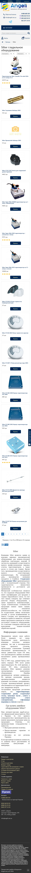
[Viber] (20, 16)
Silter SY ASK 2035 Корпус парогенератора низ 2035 (15, 456)
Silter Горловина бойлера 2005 (11, 110)
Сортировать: (5, 53)
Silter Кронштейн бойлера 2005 (11, 140)
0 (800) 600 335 (5, 798)
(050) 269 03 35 (5, 803)
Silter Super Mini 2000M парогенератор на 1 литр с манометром (15, 202)
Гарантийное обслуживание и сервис (12, 767)
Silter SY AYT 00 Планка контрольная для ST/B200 (14, 522)
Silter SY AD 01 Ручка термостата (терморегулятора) (12, 302)
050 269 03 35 (25, 18)
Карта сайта (5, 783)
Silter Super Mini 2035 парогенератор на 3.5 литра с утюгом (15, 268)
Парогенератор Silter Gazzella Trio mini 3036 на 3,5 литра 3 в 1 (15, 77)
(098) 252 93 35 (5, 805)
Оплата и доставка (18, 1)
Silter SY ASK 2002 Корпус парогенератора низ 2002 (15, 425)
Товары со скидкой (7, 789)
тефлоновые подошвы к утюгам (15, 701)
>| (2, 537)
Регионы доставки (6, 772)
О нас (3, 761)
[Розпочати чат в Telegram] (10, 23)
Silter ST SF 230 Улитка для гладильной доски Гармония (14, 171)
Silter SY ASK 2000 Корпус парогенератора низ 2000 (15, 393)
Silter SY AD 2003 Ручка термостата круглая (15, 333)
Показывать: (20, 53)
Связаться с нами (6, 779)
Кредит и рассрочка (10, 1)
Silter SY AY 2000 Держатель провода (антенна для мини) (13, 490)
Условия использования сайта (10, 770)
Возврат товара (6, 765)
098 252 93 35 (25, 16)
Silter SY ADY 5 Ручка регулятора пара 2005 (15, 363)
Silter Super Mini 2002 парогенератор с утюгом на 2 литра (13, 234)
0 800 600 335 (25, 13)
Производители (6, 787)
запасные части (14, 696)
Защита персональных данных (10, 769)
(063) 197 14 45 (5, 807)
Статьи (3, 774)
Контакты (26, 1)
